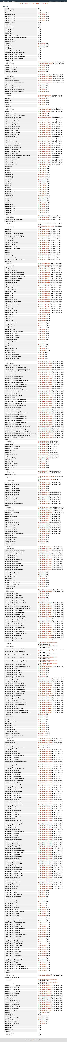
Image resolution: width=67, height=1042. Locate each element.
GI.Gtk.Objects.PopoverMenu (45, 507)
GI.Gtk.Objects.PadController (45, 74)
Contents (61, 1)
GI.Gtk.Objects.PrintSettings (45, 738)
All (47, 3)
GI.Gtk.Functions (42, 166)
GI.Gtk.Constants (42, 314)
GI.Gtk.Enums (41, 12)
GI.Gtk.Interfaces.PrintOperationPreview (47, 642)
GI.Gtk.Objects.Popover (43, 471)
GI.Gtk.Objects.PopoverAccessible (46, 476)
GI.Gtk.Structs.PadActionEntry (45, 62)
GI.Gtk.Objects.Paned (43, 216)
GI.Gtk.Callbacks (42, 113)
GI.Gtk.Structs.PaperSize (44, 263)
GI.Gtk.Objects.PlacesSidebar (45, 361)
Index (65, 1)
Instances (51, 1)
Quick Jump (56, 1)
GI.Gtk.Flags (41, 352)
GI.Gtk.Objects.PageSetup (44, 108)
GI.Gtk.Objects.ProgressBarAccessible (47, 979)
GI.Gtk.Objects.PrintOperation (45, 590)
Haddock (33, 1039)
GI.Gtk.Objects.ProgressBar (44, 974)
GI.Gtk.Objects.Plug (43, 441)
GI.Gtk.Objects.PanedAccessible (46, 223)
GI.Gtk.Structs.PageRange (44, 95)
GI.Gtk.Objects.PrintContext (44, 546)
